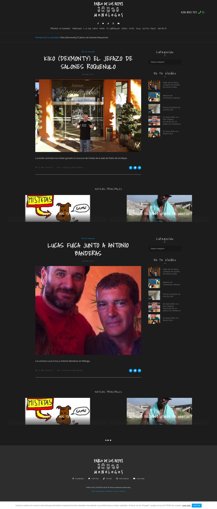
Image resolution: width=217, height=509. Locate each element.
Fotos (131, 28)
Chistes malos (149, 28)
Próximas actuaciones (60, 28)
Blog (138, 28)
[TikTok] (108, 23)
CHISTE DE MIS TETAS (59, 213)
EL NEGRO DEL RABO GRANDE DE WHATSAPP (161, 213)
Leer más (186, 505)
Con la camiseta (51, 37)
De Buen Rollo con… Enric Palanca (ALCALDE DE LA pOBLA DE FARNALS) (171, 120)
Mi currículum (113, 28)
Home (38, 37)
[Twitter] (103, 23)
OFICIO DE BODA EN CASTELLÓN (171, 108)
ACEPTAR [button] (196, 505)
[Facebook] (98, 23)
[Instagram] (113, 23)
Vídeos (124, 28)
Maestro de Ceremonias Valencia (171, 96)
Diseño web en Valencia (117, 491)
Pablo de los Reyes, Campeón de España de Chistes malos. (171, 84)
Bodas (102, 28)
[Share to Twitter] (135, 167)
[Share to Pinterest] (139, 167)
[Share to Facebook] (130, 167)
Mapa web (104, 491)
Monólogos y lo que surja (85, 28)
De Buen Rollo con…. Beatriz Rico (171, 132)
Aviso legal (95, 491)
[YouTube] (119, 23)
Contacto (162, 28)
